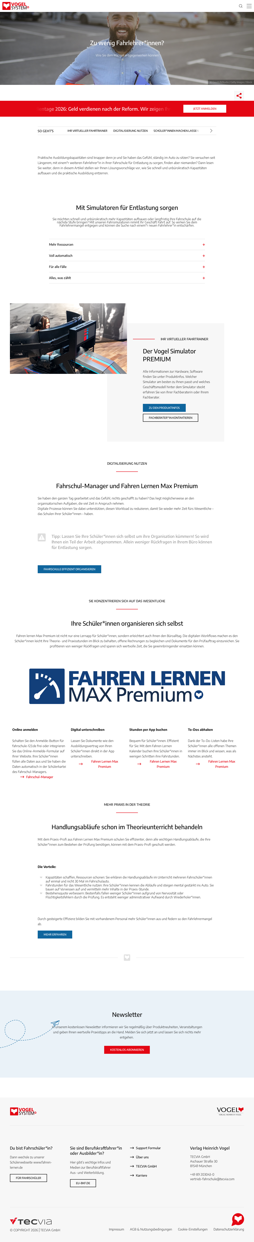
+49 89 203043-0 (202, 1174)
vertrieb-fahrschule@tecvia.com (212, 1179)
